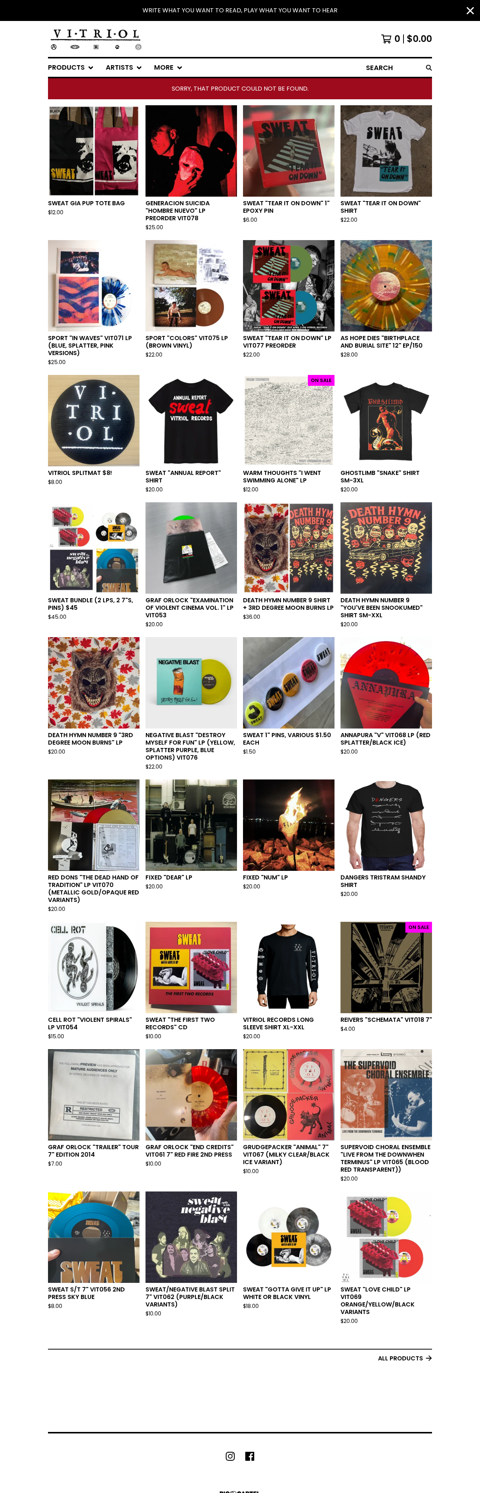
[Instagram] (230, 1456)
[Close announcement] (470, 10)
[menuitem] (71, 67)
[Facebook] (250, 1456)
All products (400, 1358)
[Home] (96, 39)
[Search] (429, 67)
